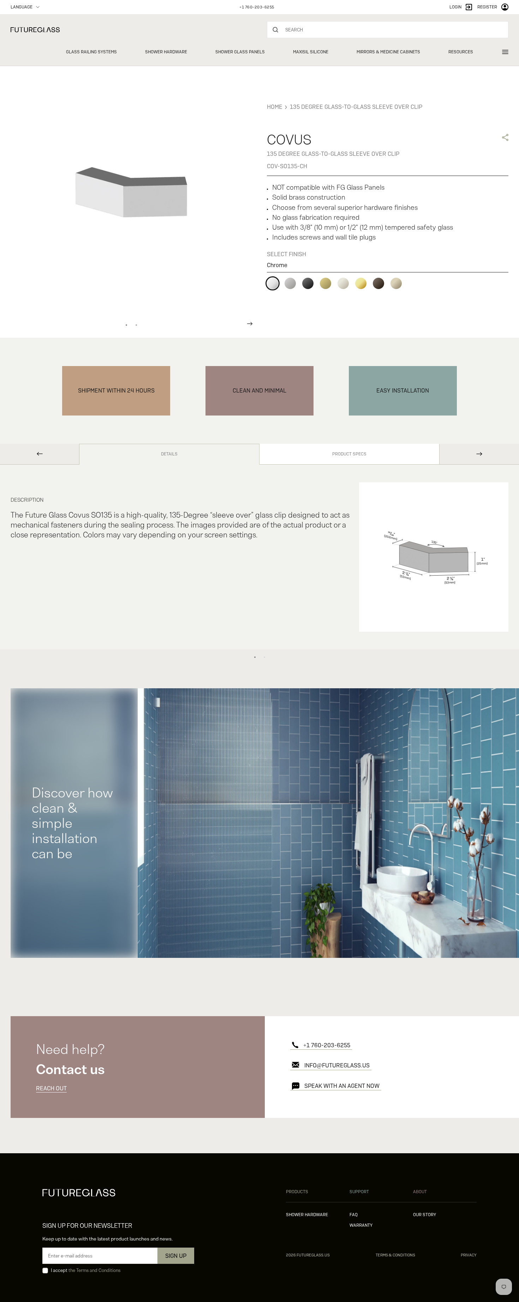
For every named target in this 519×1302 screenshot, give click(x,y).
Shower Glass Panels (240, 52)
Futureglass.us (308, 1255)
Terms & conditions (395, 1255)
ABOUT (420, 1192)
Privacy (469, 1255)
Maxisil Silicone (310, 52)
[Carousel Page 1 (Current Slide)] (126, 325)
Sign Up (175, 1256)
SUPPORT (359, 1192)
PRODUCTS (297, 1192)
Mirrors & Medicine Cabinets (388, 52)
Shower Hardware (166, 52)
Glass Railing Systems (91, 52)
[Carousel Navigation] (131, 324)
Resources (460, 52)
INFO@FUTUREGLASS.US (337, 1065)
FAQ (354, 1215)
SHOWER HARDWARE (307, 1215)
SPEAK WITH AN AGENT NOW (342, 1086)
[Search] (275, 30)
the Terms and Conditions (94, 1270)
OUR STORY (424, 1215)
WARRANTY (361, 1225)
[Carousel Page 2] (136, 325)
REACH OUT (51, 1088)
